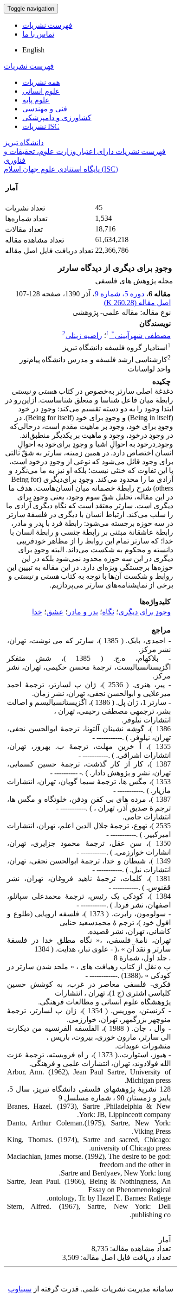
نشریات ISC (40, 126)
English (33, 50)
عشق (55, 612)
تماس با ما (38, 34)
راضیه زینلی (83, 335)
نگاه (108, 612)
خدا (37, 612)
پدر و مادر (83, 612)
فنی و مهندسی (44, 109)
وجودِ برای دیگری (144, 612)
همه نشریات (41, 82)
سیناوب (20, 1289)
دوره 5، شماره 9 (119, 294)
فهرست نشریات (47, 25)
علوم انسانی (41, 91)
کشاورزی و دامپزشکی (56, 117)
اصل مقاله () (137, 303)
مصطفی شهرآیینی (141, 335)
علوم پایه (36, 100)
